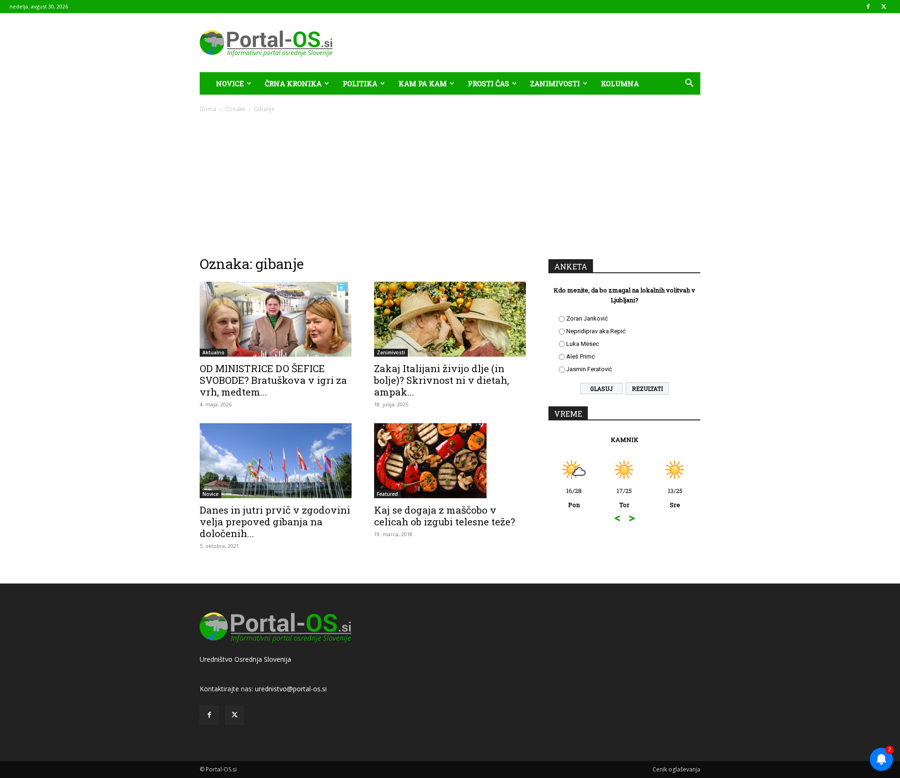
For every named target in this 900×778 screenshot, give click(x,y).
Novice (230, 83)
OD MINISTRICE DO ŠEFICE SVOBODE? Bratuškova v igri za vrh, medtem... (273, 380)
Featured (387, 494)
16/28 (574, 497)
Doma (208, 109)
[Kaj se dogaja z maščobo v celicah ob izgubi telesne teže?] (450, 460)
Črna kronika (293, 83)
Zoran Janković (587, 318)
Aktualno (213, 352)
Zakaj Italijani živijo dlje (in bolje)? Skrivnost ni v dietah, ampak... (441, 380)
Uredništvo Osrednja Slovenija (245, 659)
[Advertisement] (450, 183)
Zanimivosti (555, 83)
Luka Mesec (582, 343)
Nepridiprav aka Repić (596, 331)
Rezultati (647, 388)
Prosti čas (488, 83)
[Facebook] (868, 6)
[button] (689, 84)
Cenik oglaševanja (676, 769)
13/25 (675, 497)
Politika (360, 83)
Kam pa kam (422, 83)
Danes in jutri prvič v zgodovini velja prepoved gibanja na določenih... (275, 521)
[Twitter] (884, 6)
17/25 (624, 497)
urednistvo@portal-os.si (291, 688)
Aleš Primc (580, 356)
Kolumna (620, 83)
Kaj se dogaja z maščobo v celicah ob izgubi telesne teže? (444, 515)
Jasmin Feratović (589, 369)
